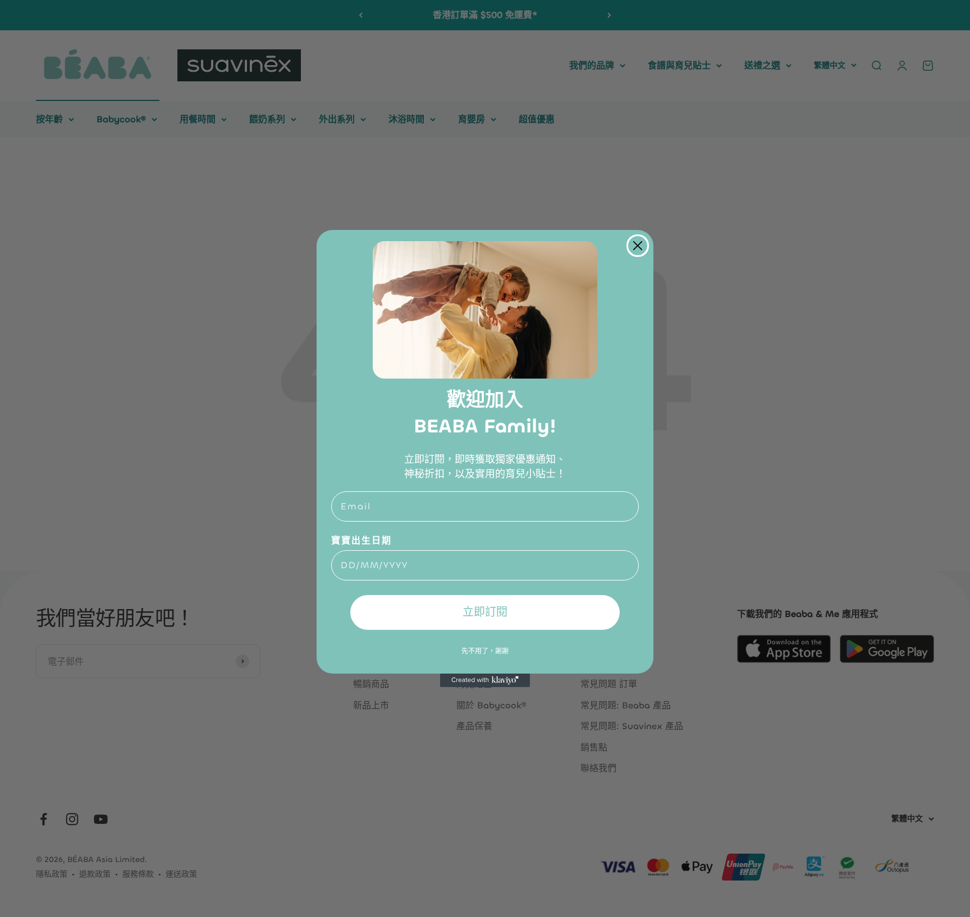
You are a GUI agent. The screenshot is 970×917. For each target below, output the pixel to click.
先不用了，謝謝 (485, 650)
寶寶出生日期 (361, 540)
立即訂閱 (485, 612)
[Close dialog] (638, 246)
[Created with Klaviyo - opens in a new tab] (485, 680)
